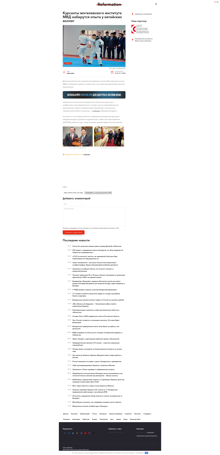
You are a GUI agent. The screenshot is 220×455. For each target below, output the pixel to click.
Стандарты (147, 414)
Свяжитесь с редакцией (143, 14)
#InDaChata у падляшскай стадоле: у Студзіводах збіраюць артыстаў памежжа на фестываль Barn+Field (98, 381)
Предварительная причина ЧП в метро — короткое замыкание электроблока (95, 344)
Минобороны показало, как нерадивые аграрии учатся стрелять (96, 402)
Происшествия (135, 419)
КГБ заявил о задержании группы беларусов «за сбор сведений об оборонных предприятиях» (97, 251)
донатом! (87, 154)
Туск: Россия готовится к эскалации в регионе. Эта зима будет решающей (95, 321)
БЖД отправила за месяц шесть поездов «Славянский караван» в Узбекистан (97, 334)
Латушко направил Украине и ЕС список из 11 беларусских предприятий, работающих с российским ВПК (95, 391)
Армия (118, 419)
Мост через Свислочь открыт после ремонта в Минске (93, 386)
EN (217, 2)
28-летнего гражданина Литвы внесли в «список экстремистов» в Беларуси (97, 397)
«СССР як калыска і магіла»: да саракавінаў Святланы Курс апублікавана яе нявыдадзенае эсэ (94, 258)
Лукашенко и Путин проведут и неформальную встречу (93, 369)
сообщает (96, 111)
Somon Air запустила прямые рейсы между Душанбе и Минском (96, 246)
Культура (74, 414)
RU (215, 2)
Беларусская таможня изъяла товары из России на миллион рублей (98, 300)
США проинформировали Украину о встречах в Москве (93, 365)
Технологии (104, 419)
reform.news (70, 73)
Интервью (103, 414)
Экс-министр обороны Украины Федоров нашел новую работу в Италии (96, 356)
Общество (86, 419)
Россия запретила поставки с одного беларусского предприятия (96, 361)
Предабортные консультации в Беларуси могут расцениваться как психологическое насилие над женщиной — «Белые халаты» (97, 375)
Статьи (94, 414)
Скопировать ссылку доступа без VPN (98, 193)
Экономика (76, 419)
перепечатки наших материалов (147, 436)
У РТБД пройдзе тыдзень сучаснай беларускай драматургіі (94, 290)
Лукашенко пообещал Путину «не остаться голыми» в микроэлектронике (92, 270)
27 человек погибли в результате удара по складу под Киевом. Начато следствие (96, 295)
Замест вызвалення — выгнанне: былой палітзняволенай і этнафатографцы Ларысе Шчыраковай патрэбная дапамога (95, 264)
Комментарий (84, 414)
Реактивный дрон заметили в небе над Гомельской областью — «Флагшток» (96, 311)
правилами (150, 432)
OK (146, 453)
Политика (66, 419)
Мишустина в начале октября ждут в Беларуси (90, 406)
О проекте (128, 414)
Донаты (65, 414)
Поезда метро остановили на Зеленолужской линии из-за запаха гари (97, 350)
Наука (125, 419)
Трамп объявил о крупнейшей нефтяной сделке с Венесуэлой (95, 339)
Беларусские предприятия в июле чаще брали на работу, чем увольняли (95, 328)
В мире (94, 419)
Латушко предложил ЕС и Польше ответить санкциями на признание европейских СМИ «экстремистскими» (98, 276)
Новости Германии (115, 414)
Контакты (137, 414)
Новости (68, 63)
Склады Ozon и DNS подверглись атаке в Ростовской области (95, 316)
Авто (112, 419)
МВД (65, 187)
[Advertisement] (94, 170)
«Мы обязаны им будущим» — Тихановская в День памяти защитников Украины (94, 305)
